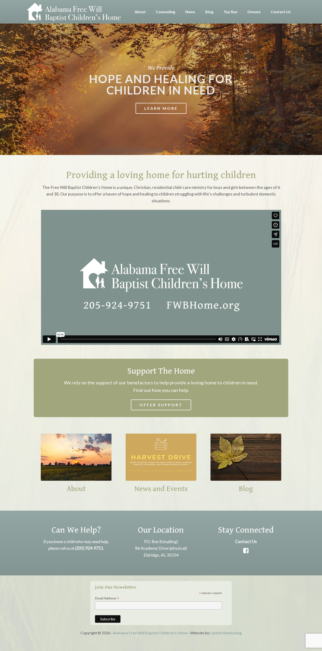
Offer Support (161, 405)
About (76, 488)
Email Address (107, 598)
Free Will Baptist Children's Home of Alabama (74, 11)
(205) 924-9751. (89, 548)
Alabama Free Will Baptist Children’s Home (150, 633)
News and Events (161, 488)
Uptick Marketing (226, 633)
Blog (246, 488)
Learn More (161, 108)
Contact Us (246, 541)
